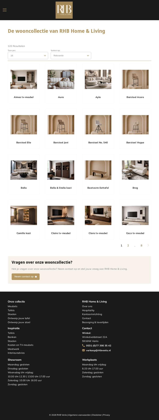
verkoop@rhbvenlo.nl (98, 350)
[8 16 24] (28, 55)
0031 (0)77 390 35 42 (98, 345)
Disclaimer (97, 415)
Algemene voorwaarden (79, 415)
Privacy (106, 415)
